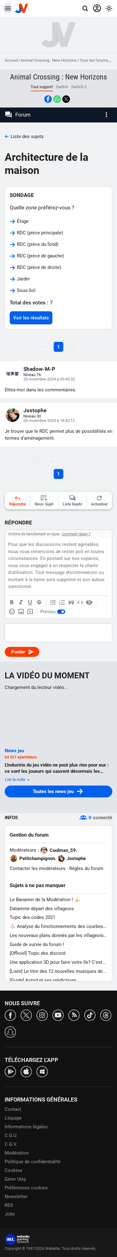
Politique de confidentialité (33, 1161)
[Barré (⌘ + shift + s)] (39, 602)
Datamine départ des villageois (42, 908)
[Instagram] (42, 1015)
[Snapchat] (10, 1031)
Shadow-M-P (39, 369)
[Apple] (26, 1071)
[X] (26, 1015)
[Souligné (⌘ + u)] (30, 602)
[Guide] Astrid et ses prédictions (43, 980)
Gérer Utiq (15, 1179)
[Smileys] (12, 611)
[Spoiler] (89, 602)
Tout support (42, 86)
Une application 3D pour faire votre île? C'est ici (56, 962)
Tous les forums (94, 60)
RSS (9, 1205)
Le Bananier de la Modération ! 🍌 (45, 899)
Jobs (10, 1214)
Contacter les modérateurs (38, 868)
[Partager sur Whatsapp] (57, 99)
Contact (13, 1109)
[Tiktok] (89, 1015)
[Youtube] (58, 1015)
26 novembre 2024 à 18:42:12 (49, 420)
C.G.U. (11, 1135)
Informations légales (26, 1127)
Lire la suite (15, 779)
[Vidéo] (30, 611)
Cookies (13, 1170)
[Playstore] (10, 1071)
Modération (17, 1153)
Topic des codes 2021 (32, 917)
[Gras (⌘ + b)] (12, 602)
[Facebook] (10, 1015)
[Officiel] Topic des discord (37, 953)
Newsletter (16, 1196)
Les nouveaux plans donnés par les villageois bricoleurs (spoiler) (57, 936)
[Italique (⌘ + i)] (21, 602)
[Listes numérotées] (62, 602)
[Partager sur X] (66, 99)
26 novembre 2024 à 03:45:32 (49, 379)
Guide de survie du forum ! (37, 944)
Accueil (11, 60)
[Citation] (71, 602)
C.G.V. (11, 1144)
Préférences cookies (26, 1188)
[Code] (80, 602)
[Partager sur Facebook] (48, 99)
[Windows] (42, 1071)
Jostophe (34, 410)
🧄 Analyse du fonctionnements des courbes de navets (56, 927)
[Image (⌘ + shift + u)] (21, 611)
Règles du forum (86, 868)
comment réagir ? (76, 534)
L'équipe (13, 1118)
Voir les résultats (31, 318)
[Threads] (105, 1015)
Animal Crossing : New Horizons (49, 60)
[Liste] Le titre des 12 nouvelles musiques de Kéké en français (56, 971)
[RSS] (74, 1015)
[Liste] (53, 602)
